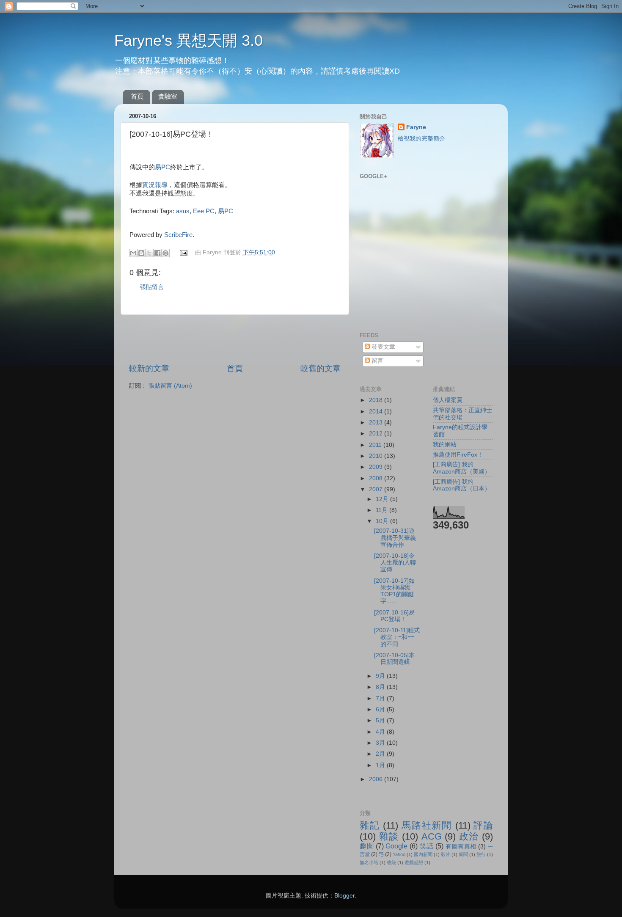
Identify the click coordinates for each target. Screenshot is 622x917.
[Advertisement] (234, 339)
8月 (381, 687)
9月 (381, 676)
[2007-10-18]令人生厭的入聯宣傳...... (395, 563)
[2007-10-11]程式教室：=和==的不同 (397, 637)
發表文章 (382, 347)
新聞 (463, 854)
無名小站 (369, 862)
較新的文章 (149, 368)
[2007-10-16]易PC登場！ (394, 615)
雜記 (370, 825)
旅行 (481, 854)
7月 (381, 698)
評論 (483, 825)
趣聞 (367, 846)
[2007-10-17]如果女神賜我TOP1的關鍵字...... (394, 591)
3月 (381, 743)
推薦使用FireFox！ (458, 455)
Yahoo (399, 854)
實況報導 (155, 185)
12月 (383, 499)
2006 (376, 779)
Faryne (416, 127)
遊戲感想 (414, 862)
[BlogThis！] (141, 253)
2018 (376, 400)
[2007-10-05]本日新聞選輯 (394, 658)
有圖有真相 (461, 846)
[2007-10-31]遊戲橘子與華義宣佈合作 (395, 538)
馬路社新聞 (427, 825)
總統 (391, 862)
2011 (376, 445)
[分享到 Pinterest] (165, 253)
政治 (469, 836)
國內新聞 (423, 854)
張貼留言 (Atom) (170, 386)
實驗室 (167, 96)
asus (183, 211)
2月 (381, 754)
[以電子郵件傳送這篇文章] (133, 253)
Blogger (344, 895)
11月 (382, 510)
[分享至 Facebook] (157, 253)
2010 (376, 456)
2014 (376, 411)
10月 (383, 521)
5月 (381, 720)
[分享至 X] (149, 253)
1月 (381, 765)
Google (396, 846)
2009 (376, 467)
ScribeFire (178, 234)
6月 (381, 709)
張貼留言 (152, 287)
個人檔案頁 (447, 400)
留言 (376, 361)
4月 (381, 732)
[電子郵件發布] (183, 252)
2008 (376, 478)
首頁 (137, 96)
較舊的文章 (320, 368)
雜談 (389, 836)
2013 (376, 422)
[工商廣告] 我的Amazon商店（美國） (461, 467)
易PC (162, 167)
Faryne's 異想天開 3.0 (188, 40)
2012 (376, 433)
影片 (445, 854)
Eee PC (204, 211)
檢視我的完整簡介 (421, 138)
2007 (376, 489)
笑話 (427, 846)
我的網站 (445, 444)
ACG (431, 836)
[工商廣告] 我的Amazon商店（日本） (461, 485)
